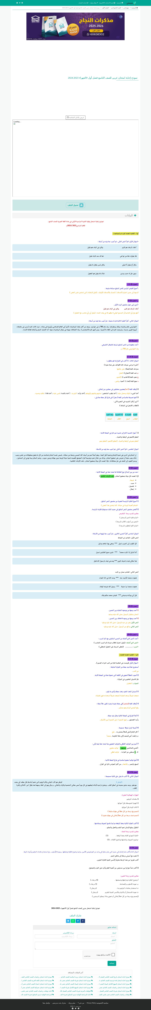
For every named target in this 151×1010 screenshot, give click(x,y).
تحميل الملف (73, 205)
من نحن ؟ (81, 1003)
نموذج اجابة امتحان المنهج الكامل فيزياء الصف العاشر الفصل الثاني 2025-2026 (74, 987)
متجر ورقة (71, 1003)
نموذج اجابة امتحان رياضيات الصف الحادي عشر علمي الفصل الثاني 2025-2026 (113, 987)
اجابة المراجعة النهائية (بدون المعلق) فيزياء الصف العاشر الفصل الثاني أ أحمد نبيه (74, 994)
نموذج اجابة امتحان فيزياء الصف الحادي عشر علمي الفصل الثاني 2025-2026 (74, 980)
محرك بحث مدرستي (59, 1003)
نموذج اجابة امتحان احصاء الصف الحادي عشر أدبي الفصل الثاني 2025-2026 (36, 984)
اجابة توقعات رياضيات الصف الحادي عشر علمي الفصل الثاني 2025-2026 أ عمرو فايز (36, 991)
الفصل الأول (105, 8)
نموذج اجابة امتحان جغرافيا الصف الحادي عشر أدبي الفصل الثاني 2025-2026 (36, 987)
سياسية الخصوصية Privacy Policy (97, 1003)
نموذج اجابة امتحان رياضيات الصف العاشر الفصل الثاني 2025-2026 (36, 977)
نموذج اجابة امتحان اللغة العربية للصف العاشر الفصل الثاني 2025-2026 (36, 980)
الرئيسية (119, 3)
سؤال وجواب (93, 3)
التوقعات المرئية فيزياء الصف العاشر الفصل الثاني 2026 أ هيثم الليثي (74, 991)
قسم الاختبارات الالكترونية (106, 3)
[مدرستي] (132, 3)
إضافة (111, 963)
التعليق (114, 940)
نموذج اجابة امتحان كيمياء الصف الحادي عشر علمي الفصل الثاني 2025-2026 (74, 984)
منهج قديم (126, 8)
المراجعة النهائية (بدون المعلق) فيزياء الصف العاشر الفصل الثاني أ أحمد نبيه (36, 994)
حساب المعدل (83, 3)
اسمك (114, 933)
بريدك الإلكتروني (68, 933)
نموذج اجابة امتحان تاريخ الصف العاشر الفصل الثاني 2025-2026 (113, 977)
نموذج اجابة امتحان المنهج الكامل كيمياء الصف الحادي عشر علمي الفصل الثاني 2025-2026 (113, 984)
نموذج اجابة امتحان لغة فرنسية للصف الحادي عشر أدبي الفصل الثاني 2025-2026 (113, 980)
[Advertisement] (75, 57)
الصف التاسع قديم (116, 8)
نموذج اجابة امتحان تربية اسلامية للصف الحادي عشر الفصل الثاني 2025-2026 (74, 977)
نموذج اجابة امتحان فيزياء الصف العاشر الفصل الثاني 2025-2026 (113, 991)
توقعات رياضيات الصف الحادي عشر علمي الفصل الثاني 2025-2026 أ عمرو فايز (113, 994)
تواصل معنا (46, 1003)
